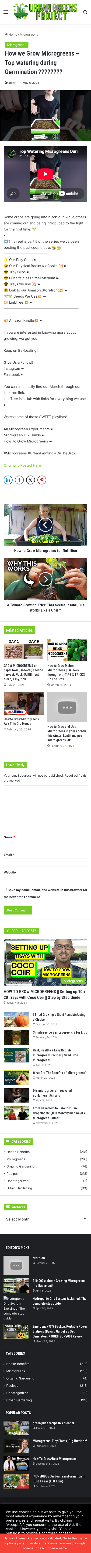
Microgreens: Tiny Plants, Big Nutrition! (60, 1441)
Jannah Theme (15, 1538)
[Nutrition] (16, 1265)
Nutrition (39, 1258)
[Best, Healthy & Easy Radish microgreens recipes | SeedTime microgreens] (16, 1055)
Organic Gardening (21, 1166)
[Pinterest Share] (41, 480)
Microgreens (29, 34)
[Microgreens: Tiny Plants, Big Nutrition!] (16, 1446)
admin (12, 82)
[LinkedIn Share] (8, 480)
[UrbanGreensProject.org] (45, 11)
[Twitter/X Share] (30, 480)
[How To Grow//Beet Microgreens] (16, 1463)
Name (9, 837)
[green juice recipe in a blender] (16, 1428)
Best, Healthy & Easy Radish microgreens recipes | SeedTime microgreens (55, 1055)
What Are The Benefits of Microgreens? (60, 1073)
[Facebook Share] (19, 480)
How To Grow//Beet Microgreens (55, 1459)
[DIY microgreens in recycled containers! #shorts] (16, 1095)
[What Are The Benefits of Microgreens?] (16, 1077)
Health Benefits (18, 1152)
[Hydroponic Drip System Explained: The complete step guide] (16, 1308)
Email (9, 855)
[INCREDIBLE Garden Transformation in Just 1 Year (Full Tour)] (16, 1481)
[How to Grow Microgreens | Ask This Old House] (24, 703)
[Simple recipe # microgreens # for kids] (16, 1037)
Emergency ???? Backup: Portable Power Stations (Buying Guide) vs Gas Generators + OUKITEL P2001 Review (60, 1331)
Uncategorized (17, 1181)
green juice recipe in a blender (53, 1423)
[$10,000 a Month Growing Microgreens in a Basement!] (16, 1285)
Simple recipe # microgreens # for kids (60, 1032)
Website (10, 872)
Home (12, 34)
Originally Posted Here (22, 465)
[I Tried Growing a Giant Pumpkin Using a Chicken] (16, 1019)
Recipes (12, 1173)
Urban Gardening (19, 1188)
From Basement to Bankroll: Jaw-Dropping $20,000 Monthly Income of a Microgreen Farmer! (59, 1113)
